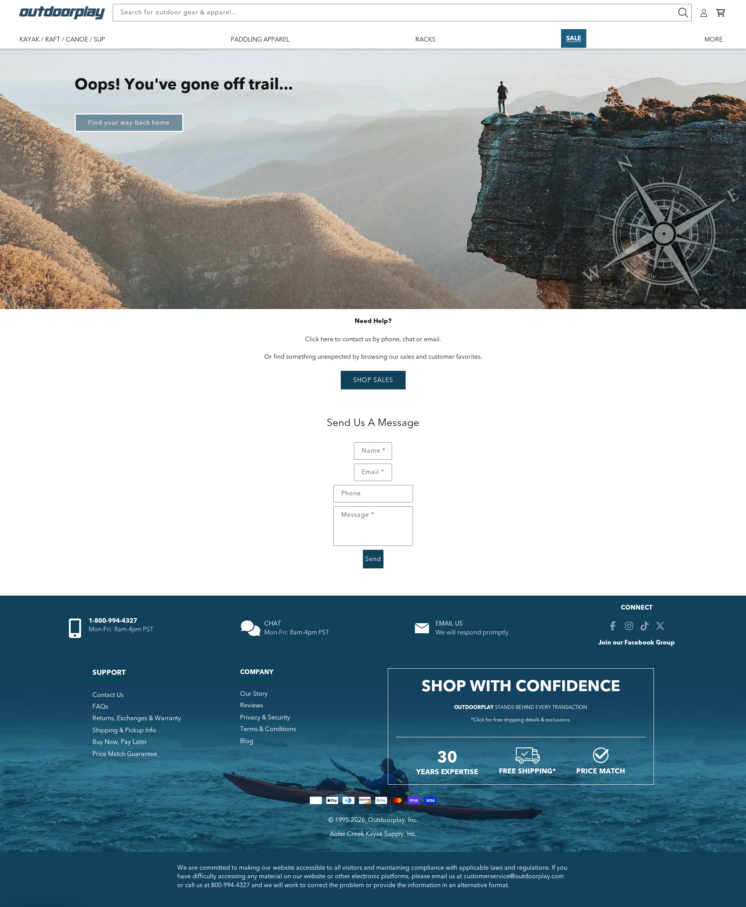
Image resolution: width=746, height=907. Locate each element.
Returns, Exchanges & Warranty (136, 718)
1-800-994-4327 (113, 621)
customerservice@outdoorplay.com (514, 876)
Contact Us (108, 695)
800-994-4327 (230, 885)
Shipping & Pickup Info (124, 730)
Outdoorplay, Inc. (393, 820)
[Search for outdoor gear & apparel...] (683, 12)
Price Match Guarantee (124, 754)
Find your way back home (129, 122)
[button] (720, 13)
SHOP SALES (373, 380)
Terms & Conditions (268, 729)
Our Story (254, 694)
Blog (246, 741)
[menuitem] (66, 44)
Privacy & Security (265, 717)
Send (373, 559)
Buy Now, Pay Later (119, 742)
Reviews (251, 705)
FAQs (100, 706)
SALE (573, 38)
